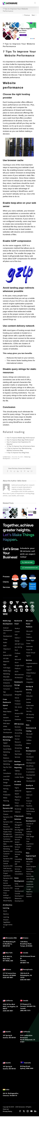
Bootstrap (18, 809)
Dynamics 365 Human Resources (8, 824)
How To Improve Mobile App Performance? (21, 438)
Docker (28, 702)
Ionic (4, 714)
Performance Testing (30, 812)
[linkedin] (35, 1111)
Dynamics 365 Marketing (8, 847)
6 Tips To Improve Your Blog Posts (18, 452)
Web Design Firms (30, 837)
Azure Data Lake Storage (30, 877)
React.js (17, 800)
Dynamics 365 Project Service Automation (8, 881)
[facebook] (20, 1111)
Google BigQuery (29, 890)
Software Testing (29, 833)
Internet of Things (29, 825)
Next (33, 15)
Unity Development (19, 885)
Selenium (29, 795)
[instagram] (28, 1111)
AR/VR (28, 829)
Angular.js (18, 797)
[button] (4, 512)
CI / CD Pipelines (29, 804)
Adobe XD (18, 791)
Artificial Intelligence (7, 896)
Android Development (7, 629)
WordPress (19, 301)
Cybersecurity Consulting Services (19, 837)
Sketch (17, 794)
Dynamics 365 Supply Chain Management (8, 831)
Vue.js (17, 803)
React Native (7, 711)
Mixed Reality (7, 901)
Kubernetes (30, 705)
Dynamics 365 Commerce (8, 838)
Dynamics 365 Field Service (8, 867)
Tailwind (17, 812)
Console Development (19, 895)
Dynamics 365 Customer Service (8, 853)
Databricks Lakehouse (29, 885)
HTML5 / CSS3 (19, 806)
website (14, 72)
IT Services (18, 822)
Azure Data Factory (29, 872)
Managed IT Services (18, 826)
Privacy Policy (7, 1111)
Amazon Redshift (29, 895)
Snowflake (29, 882)
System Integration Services (18, 844)
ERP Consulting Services (18, 866)
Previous (27, 15)
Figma (17, 788)
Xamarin (6, 717)
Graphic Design (28, 847)
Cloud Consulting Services (18, 851)
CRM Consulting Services (18, 859)
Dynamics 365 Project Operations (8, 873)
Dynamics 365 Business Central (8, 861)
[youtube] (31, 1111)
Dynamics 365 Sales (8, 842)
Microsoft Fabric (29, 863)
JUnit (27, 798)
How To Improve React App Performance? (20, 440)
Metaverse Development (19, 899)
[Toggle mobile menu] (35, 3)
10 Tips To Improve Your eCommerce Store (21, 446)
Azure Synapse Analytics (31, 868)
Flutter (5, 708)
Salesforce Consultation (19, 872)
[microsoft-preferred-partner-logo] (32, 583)
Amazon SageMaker (6, 921)
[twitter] (24, 1111)
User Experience (29, 842)
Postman (29, 801)
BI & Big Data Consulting (19, 831)
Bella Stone (7, 457)
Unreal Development (19, 890)
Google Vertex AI (7, 926)
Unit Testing (30, 809)
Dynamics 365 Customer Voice (8, 890)
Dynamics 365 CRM (8, 818)
